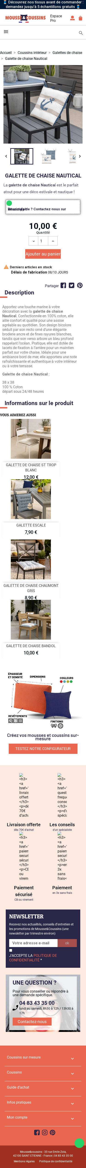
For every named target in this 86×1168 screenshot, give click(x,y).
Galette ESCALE (31, 525)
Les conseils (62, 824)
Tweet (71, 285)
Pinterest (80, 285)
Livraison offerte (24, 824)
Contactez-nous (32, 1021)
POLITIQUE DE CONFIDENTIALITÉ (33, 957)
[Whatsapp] (79, 1143)
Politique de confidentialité (55, 1161)
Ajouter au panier (43, 254)
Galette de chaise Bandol (31, 646)
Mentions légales (24, 1161)
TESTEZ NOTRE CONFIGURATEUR (43, 749)
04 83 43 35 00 (37, 1003)
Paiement (62, 887)
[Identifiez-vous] (72, 19)
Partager (63, 285)
